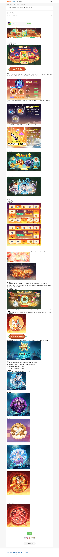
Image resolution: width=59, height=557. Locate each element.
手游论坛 (11, 4)
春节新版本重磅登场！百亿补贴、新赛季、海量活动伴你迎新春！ (21, 7)
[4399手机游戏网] (11, 1)
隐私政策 (19, 552)
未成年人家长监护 (26, 552)
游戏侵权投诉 (15, 552)
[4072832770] (32, 538)
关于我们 (8, 552)
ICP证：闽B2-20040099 (10, 554)
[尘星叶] (25, 538)
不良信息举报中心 (16, 554)
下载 (28, 23)
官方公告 (22, 4)
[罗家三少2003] (29, 538)
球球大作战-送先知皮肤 (16, 4)
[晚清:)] (27, 538)
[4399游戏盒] (19, 1)
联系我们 (11, 552)
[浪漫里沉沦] (34, 538)
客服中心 (22, 552)
